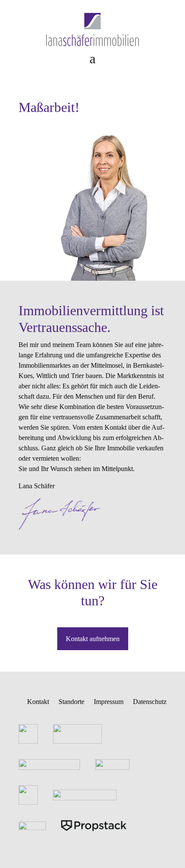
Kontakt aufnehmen (93, 638)
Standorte (71, 701)
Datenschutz (149, 701)
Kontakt (38, 701)
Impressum (108, 701)
